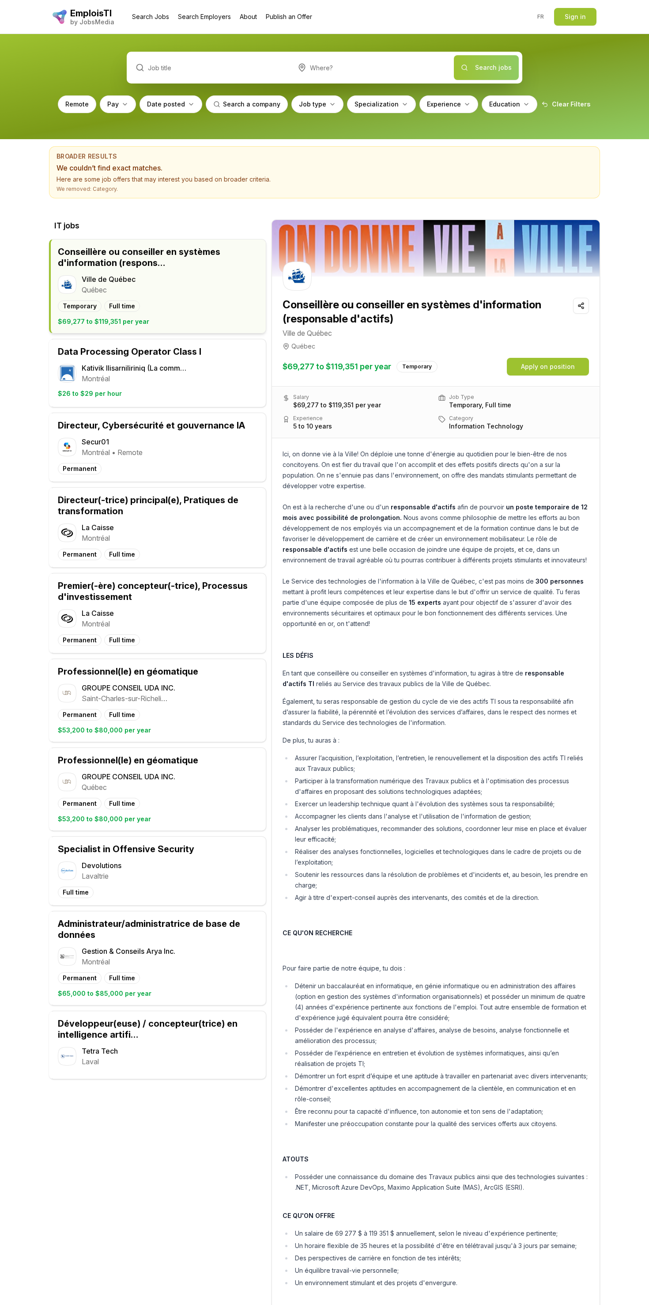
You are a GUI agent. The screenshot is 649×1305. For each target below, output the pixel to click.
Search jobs (493, 67)
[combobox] (371, 67)
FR (540, 16)
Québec (303, 346)
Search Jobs (150, 16)
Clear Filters (571, 104)
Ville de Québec (307, 333)
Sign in (575, 16)
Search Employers (204, 16)
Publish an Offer (289, 16)
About (248, 16)
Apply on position (548, 366)
